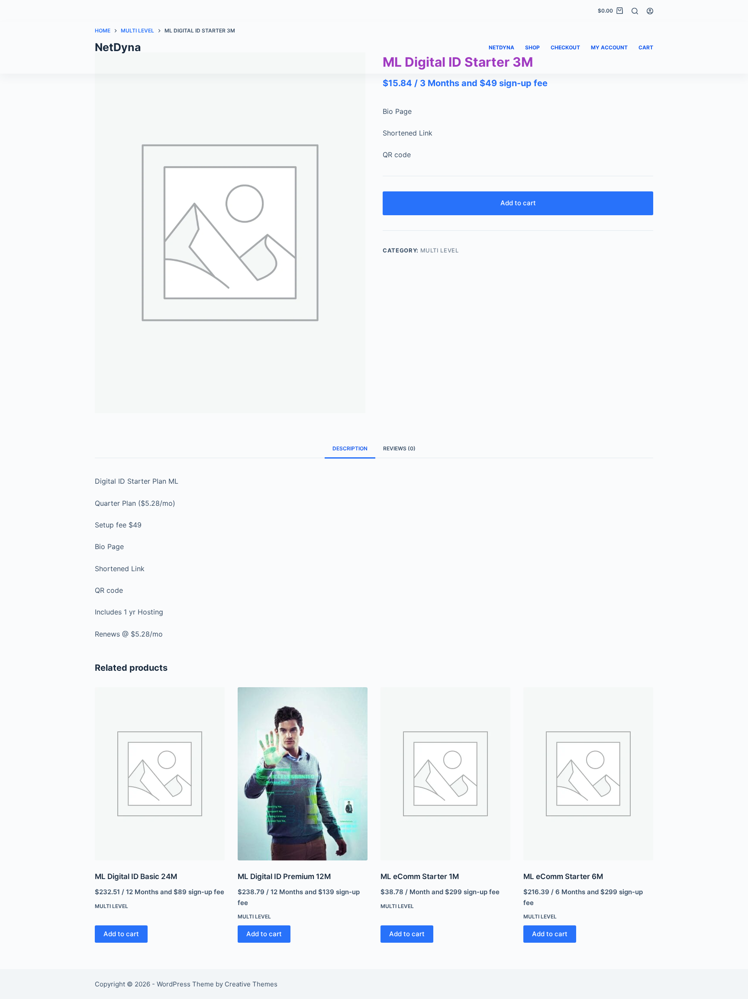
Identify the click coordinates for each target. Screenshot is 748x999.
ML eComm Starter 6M (563, 876)
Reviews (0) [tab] (399, 448)
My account (609, 47)
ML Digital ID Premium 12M (284, 876)
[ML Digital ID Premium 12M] (303, 773)
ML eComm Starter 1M (419, 876)
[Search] (635, 11)
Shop (532, 47)
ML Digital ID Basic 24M (136, 876)
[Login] (650, 11)
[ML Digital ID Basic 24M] (160, 773)
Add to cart (518, 203)
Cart (645, 47)
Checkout (565, 47)
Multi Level (439, 250)
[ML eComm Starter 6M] (588, 773)
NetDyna (118, 47)
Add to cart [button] (121, 934)
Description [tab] (350, 448)
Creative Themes (251, 984)
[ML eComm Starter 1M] (445, 773)
